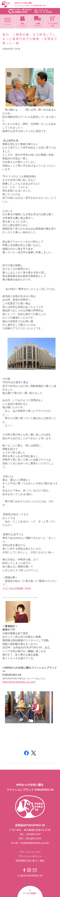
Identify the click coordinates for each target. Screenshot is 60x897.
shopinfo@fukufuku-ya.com (34, 842)
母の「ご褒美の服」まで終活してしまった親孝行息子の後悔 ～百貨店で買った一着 (29, 39)
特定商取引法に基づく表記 (30, 860)
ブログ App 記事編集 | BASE (16, 588)
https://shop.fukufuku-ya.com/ (18, 682)
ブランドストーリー (30, 852)
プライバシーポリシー (30, 856)
